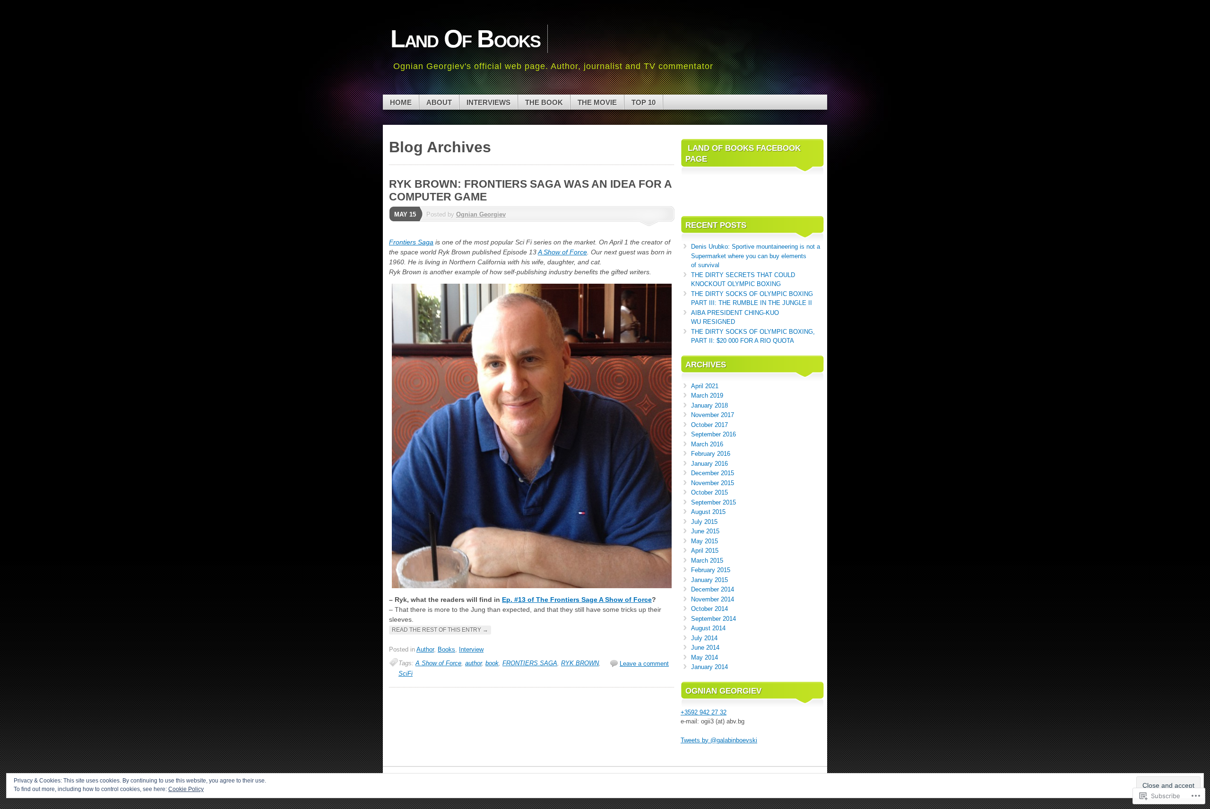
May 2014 (704, 657)
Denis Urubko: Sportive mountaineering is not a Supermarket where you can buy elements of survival (755, 256)
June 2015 (705, 531)
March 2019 (707, 395)
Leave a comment (644, 663)
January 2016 (709, 463)
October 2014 (709, 608)
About (439, 102)
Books (446, 649)
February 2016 (710, 453)
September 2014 (713, 618)
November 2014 (712, 599)
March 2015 (707, 560)
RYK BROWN (580, 663)
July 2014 (704, 638)
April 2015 (704, 550)
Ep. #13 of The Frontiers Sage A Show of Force (577, 599)
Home (401, 102)
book (492, 663)
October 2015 (709, 492)
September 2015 (713, 502)
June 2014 (705, 647)
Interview (471, 649)
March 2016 (707, 444)
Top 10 (643, 102)
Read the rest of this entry (440, 629)
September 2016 (713, 434)
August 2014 (708, 628)
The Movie (597, 102)
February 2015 (710, 570)
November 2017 (712, 414)
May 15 (405, 214)
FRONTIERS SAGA (529, 663)
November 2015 (712, 483)
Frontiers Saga (411, 242)
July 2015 (704, 521)
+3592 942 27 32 (703, 712)
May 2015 (704, 541)
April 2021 (704, 386)
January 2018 (709, 405)
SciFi (405, 673)
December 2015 (712, 473)
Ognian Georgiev (481, 214)
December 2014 (712, 589)
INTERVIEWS (488, 102)
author (473, 663)
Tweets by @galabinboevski (719, 740)
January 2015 (709, 579)
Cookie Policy (186, 789)
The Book (544, 102)
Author (425, 649)
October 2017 (709, 424)
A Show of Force (562, 252)
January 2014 (709, 666)
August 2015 (708, 511)
